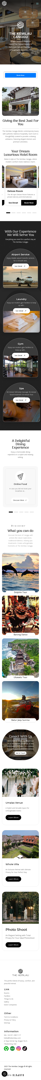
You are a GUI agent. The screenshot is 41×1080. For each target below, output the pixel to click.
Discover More (20, 500)
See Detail (13, 203)
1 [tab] (8, 212)
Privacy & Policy (10, 1020)
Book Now (20, 75)
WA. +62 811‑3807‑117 (12, 1035)
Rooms (6, 993)
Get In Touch (20, 753)
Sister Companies (10, 1005)
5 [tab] (29, 212)
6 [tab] (34, 212)
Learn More (13, 817)
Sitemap (7, 1023)
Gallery (6, 1002)
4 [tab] (24, 212)
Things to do (8, 999)
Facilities (7, 996)
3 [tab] (19, 212)
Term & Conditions (11, 1017)
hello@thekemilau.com (12, 1038)
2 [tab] (13, 212)
